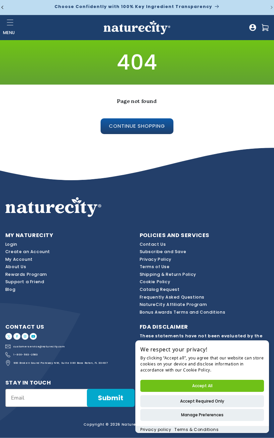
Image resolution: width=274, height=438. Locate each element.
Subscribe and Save (163, 251)
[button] (10, 22)
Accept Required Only (202, 401)
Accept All (202, 386)
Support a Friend (24, 282)
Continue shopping (137, 125)
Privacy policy (155, 429)
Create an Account (27, 251)
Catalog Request (160, 289)
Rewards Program (26, 274)
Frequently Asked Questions (172, 297)
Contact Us (153, 244)
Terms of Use (155, 266)
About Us (15, 266)
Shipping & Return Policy (168, 274)
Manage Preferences (202, 415)
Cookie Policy (155, 282)
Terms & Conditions (196, 429)
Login (11, 244)
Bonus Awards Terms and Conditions (183, 312)
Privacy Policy (155, 259)
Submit (110, 398)
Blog (10, 289)
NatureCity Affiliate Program (173, 304)
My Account (19, 259)
